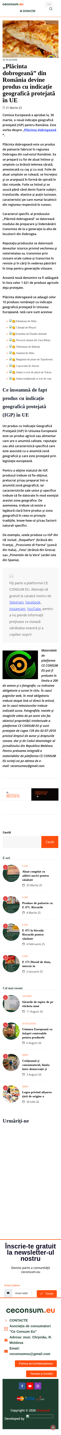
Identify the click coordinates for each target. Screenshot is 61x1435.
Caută (7, 832)
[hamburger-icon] (49, 4)
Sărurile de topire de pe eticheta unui (37, 1004)
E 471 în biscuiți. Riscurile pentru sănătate (33, 934)
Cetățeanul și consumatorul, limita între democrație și (35, 1065)
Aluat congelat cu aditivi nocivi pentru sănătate (35, 875)
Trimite (49, 1293)
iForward (43, 1410)
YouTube (34, 608)
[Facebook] (22, 1385)
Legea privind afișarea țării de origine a (37, 1094)
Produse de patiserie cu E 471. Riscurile (37, 905)
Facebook (32, 602)
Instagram (17, 608)
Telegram (16, 602)
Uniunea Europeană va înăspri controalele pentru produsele (37, 1033)
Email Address (12, 1285)
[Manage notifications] (53, 1427)
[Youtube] (30, 1385)
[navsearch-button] (50, 9)
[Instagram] (37, 1385)
